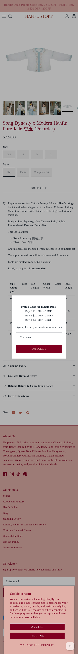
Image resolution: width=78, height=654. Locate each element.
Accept (37, 626)
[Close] (61, 300)
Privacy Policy (32, 617)
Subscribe (39, 348)
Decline (37, 635)
